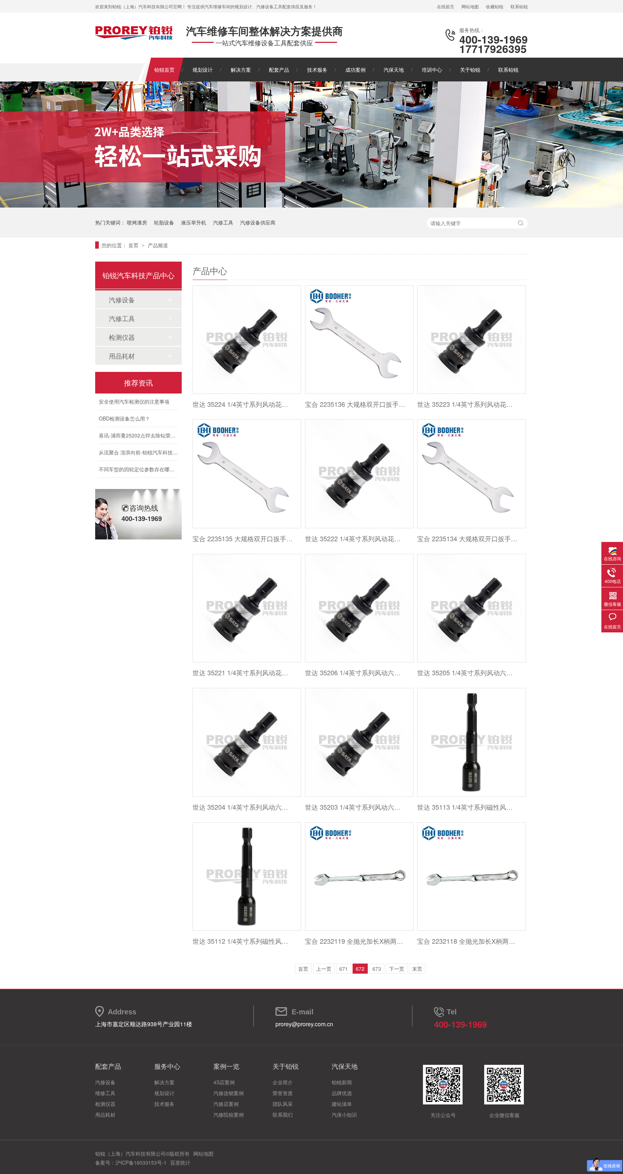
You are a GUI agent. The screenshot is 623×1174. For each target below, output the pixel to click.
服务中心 (167, 1066)
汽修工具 (223, 222)
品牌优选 (342, 1093)
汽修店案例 (226, 1103)
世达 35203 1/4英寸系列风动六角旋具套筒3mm (355, 806)
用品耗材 (122, 355)
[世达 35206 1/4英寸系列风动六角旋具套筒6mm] (359, 608)
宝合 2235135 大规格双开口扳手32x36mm (243, 538)
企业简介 (283, 1082)
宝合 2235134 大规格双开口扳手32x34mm (467, 538)
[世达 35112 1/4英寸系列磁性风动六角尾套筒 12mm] (246, 876)
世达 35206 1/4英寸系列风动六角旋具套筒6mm (355, 672)
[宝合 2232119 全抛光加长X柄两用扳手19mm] (359, 876)
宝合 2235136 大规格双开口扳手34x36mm (355, 404)
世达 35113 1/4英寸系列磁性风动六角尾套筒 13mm (467, 806)
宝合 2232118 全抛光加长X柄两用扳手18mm (467, 941)
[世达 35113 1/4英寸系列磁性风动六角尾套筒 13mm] (471, 742)
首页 (134, 245)
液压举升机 (193, 222)
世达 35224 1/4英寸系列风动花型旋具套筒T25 (243, 404)
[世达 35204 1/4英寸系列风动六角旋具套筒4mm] (246, 742)
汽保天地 (394, 69)
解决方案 (241, 69)
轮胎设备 (164, 222)
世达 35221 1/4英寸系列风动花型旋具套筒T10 (243, 672)
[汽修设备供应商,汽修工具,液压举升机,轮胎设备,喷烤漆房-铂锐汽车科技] (134, 38)
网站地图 (470, 6)
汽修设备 (122, 299)
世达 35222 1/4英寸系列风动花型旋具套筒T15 (355, 538)
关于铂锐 (470, 69)
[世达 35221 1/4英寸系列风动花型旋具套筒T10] (246, 608)
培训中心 (432, 69)
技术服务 (317, 69)
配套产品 (279, 69)
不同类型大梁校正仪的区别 (129, 480)
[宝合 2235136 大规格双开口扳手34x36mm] (359, 339)
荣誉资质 (283, 1093)
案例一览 (226, 1066)
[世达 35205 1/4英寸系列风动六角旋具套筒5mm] (471, 608)
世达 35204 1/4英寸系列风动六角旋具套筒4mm (243, 806)
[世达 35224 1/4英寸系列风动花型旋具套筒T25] (246, 339)
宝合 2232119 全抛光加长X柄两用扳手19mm (355, 941)
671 (343, 968)
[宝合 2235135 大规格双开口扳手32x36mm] (246, 473)
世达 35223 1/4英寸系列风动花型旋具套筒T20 (467, 404)
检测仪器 (122, 337)
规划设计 (203, 69)
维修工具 (105, 1093)
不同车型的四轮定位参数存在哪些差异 (142, 463)
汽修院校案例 (228, 1114)
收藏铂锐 (494, 6)
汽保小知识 (344, 1114)
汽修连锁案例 (228, 1093)
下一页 (396, 968)
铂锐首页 (164, 69)
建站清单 (342, 1103)
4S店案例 (224, 1082)
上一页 (323, 968)
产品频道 (158, 245)
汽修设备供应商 (257, 222)
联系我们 (283, 1114)
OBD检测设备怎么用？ (124, 412)
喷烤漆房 (137, 222)
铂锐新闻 (342, 1082)
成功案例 (355, 69)
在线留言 (445, 6)
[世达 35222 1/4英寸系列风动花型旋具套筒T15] (359, 473)
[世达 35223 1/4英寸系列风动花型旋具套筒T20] (471, 339)
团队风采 (283, 1103)
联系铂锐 (519, 6)
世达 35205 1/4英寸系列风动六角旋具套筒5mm (467, 672)
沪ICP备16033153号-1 (141, 1162)
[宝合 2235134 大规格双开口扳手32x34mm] (471, 473)
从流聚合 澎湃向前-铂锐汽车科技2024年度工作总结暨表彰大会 (169, 446)
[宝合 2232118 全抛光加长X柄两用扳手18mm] (471, 876)
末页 (417, 968)
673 (376, 968)
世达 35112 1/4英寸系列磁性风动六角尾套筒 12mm (243, 941)
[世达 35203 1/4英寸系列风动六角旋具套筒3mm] (359, 742)
